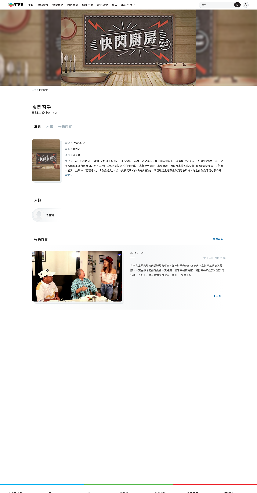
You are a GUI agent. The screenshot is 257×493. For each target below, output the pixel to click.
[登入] (246, 5)
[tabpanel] (128, 157)
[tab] (39, 126)
